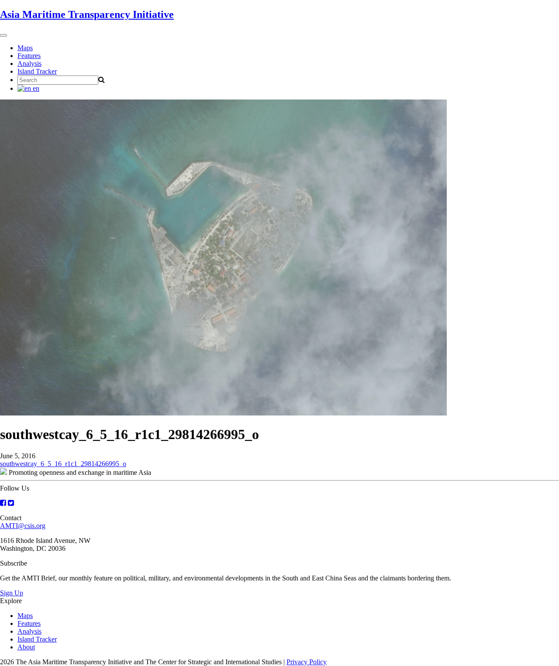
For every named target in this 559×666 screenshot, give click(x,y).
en (35, 88)
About (26, 647)
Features (29, 55)
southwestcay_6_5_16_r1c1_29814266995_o (63, 463)
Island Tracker (37, 71)
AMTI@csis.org (22, 525)
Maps (25, 47)
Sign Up (11, 593)
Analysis (29, 63)
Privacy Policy (306, 662)
